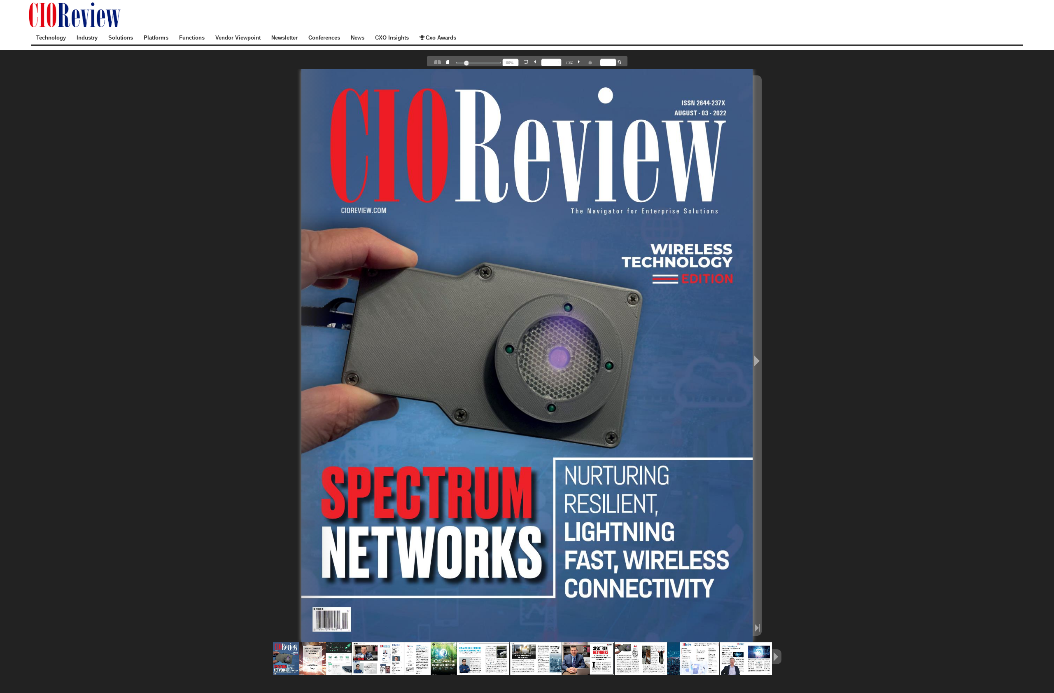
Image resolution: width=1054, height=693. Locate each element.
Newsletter (284, 38)
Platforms (156, 38)
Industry (87, 38)
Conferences (324, 38)
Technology (51, 38)
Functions (192, 38)
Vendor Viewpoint (238, 38)
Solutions (120, 38)
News (357, 38)
